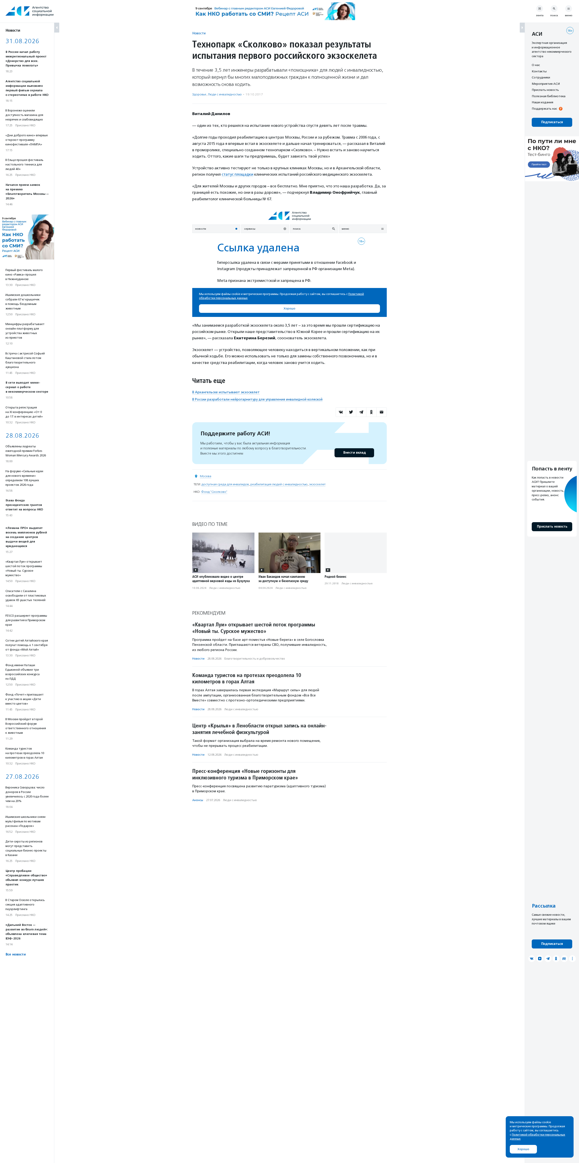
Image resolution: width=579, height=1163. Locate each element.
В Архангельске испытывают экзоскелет (226, 392)
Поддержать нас (544, 108)
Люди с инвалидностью (225, 94)
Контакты (539, 71)
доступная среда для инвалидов (225, 484)
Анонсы (197, 800)
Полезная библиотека (548, 96)
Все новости (15, 954)
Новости (199, 33)
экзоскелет (317, 484)
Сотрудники (541, 77)
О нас (536, 65)
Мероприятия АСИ (546, 83)
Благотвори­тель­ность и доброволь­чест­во (254, 658)
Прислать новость (545, 90)
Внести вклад (354, 453)
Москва (205, 476)
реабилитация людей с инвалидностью (279, 484)
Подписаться (552, 122)
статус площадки (237, 174)
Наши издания (542, 102)
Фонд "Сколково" (214, 492)
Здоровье (199, 94)
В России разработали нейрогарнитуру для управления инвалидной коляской (257, 399)
